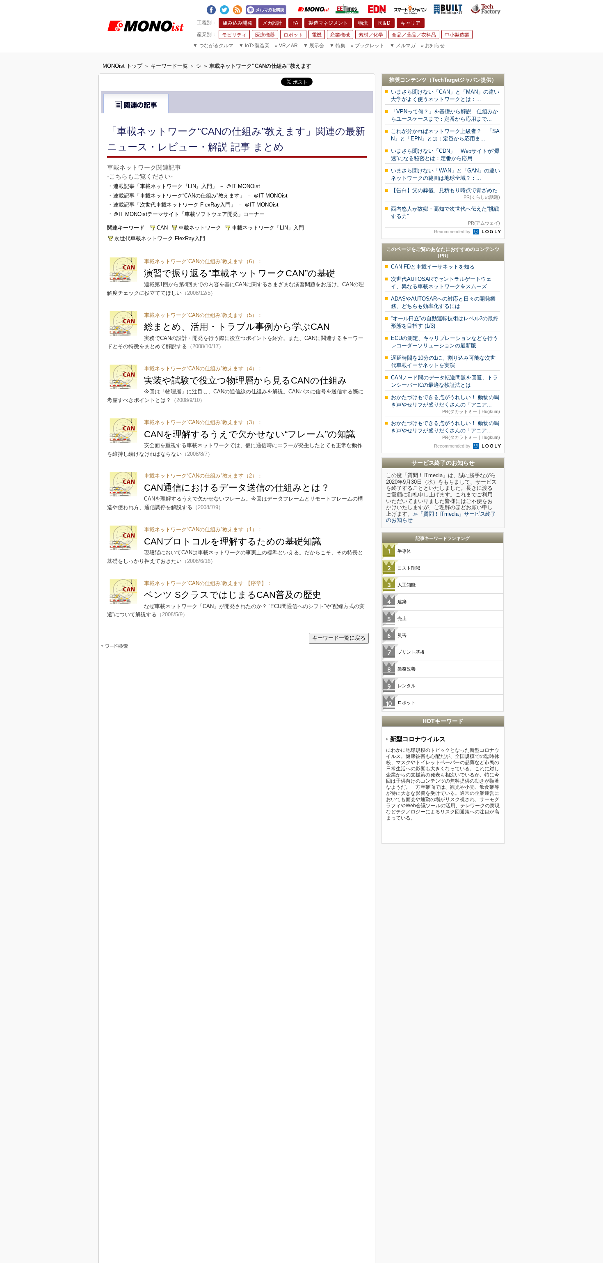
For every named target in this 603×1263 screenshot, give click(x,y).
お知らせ (433, 45)
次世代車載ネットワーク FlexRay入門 (159, 238)
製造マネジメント (328, 23)
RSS (237, 8)
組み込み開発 (237, 23)
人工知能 (406, 584)
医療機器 (265, 35)
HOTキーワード (443, 721)
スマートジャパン (410, 9)
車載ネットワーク (199, 228)
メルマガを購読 (266, 8)
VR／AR (286, 45)
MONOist (313, 9)
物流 (363, 23)
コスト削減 (408, 567)
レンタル (406, 685)
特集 (337, 45)
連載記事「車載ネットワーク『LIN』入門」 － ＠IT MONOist (186, 186)
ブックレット (367, 45)
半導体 (404, 551)
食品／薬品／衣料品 (414, 35)
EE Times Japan (347, 9)
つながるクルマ (213, 45)
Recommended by (453, 231)
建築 (402, 601)
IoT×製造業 (254, 45)
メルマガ (403, 45)
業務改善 (406, 668)
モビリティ (234, 35)
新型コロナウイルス (417, 738)
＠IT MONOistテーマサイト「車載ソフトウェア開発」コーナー (189, 214)
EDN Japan (376, 9)
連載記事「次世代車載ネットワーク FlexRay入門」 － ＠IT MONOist (196, 205)
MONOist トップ (122, 66)
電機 (317, 35)
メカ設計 (272, 23)
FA (295, 23)
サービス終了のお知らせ (443, 462)
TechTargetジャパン (456, 80)
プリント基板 (411, 652)
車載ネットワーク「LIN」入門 (268, 228)
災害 (402, 635)
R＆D (384, 23)
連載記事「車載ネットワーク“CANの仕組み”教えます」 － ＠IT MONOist (200, 196)
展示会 (313, 45)
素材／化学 (371, 35)
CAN (162, 228)
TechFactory (485, 9)
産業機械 (340, 35)
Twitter (224, 8)
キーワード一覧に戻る (338, 638)
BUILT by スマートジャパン (448, 9)
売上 (402, 618)
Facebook (211, 8)
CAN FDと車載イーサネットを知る (433, 267)
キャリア (410, 23)
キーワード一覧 (169, 66)
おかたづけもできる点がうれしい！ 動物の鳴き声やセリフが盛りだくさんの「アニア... (445, 404)
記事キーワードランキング (443, 538)
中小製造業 (457, 35)
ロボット (293, 35)
